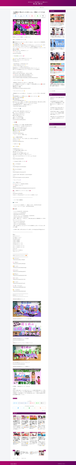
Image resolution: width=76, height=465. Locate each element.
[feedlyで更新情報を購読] (29, 408)
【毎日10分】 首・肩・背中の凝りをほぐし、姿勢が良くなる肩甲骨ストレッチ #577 (57, 118)
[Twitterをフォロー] (18, 408)
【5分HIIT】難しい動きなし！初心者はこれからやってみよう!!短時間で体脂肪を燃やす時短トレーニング (57, 113)
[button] (64, 90)
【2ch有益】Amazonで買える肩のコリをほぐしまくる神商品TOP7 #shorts (57, 108)
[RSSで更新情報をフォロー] (40, 408)
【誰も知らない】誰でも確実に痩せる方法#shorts (57, 98)
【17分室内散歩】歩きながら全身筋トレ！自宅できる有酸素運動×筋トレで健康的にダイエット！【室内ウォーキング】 (57, 103)
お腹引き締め (15, 398)
